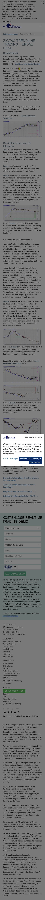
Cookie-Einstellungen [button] (10, 458)
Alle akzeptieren (35, 462)
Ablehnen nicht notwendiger (30, 458)
